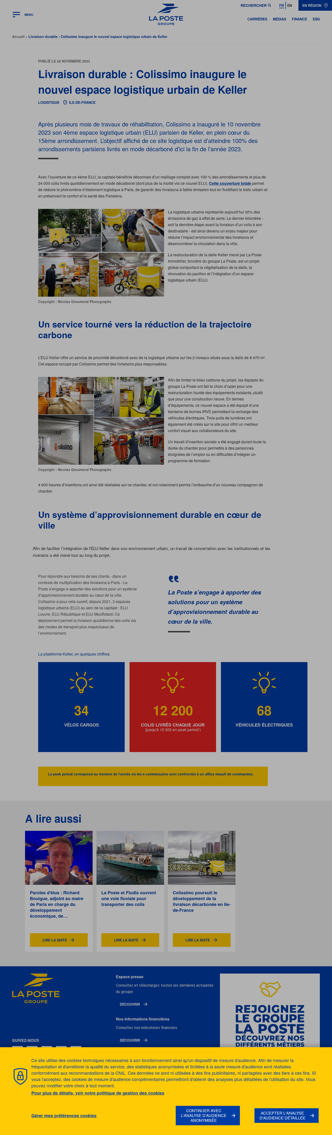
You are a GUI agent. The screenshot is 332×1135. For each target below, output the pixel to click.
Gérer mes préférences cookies (63, 1115)
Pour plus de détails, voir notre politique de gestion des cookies (97, 1093)
